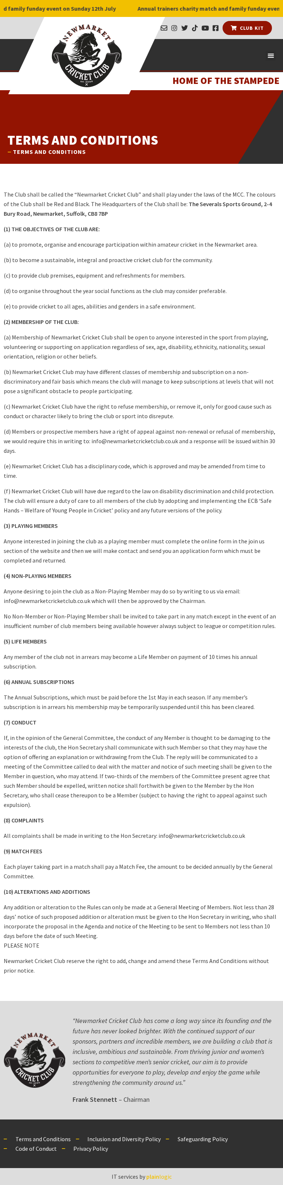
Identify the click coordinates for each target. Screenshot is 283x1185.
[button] (271, 56)
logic (159, 1176)
